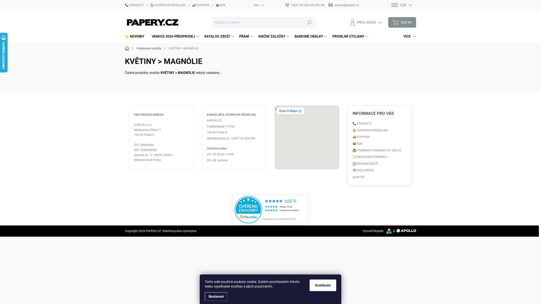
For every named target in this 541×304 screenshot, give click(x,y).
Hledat (310, 22)
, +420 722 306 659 (242, 138)
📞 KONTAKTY (134, 5)
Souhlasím (323, 285)
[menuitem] (136, 36)
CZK (403, 5)
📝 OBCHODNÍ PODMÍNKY (369, 157)
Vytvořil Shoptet (373, 231)
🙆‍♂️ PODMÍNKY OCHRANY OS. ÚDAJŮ (376, 150)
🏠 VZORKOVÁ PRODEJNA (168, 5)
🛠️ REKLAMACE (363, 170)
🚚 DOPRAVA (200, 5)
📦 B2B (220, 5)
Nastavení (216, 296)
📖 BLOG (358, 177)
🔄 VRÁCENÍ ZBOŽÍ (365, 163)
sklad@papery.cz (218, 138)
